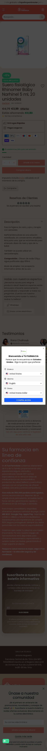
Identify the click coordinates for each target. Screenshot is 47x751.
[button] (6, 741)
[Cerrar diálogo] (43, 348)
